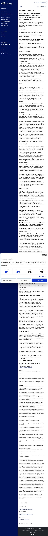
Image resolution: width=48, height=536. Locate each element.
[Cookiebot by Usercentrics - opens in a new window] (41, 255)
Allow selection (24, 280)
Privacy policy (32, 532)
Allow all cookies (39, 280)
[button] (38, 6)
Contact (23, 530)
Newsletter (28, 530)
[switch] (18, 272)
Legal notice (41, 530)
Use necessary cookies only (8, 280)
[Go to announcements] (7, 3)
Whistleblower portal (34, 530)
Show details (41, 276)
